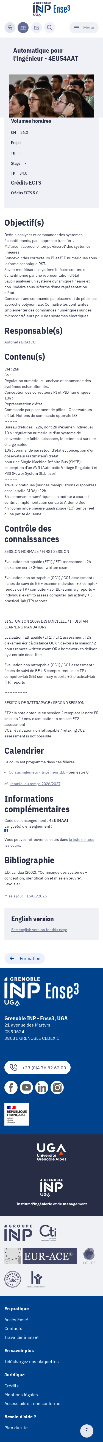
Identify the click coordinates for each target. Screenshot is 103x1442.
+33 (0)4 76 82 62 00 (44, 1067)
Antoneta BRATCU (19, 342)
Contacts (13, 1328)
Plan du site (16, 1427)
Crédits (11, 1385)
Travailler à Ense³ (21, 1337)
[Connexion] (9, 27)
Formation (30, 958)
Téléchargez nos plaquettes (31, 1361)
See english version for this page (39, 929)
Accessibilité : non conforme (32, 1403)
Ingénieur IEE (53, 772)
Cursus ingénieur (23, 772)
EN (36, 27)
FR (23, 27)
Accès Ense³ (16, 1319)
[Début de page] (89, 1431)
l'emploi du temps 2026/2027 (35, 783)
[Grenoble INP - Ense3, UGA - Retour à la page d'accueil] (51, 10)
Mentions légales (21, 1394)
